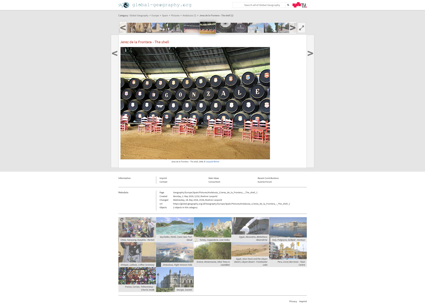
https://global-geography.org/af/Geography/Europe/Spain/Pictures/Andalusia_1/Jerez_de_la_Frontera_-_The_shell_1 (231, 203)
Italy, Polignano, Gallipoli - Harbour (288, 239)
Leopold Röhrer (212, 161)
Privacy (293, 301)
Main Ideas (214, 178)
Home (155, 5)
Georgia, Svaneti (184, 289)
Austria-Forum (265, 181)
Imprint (163, 178)
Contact (163, 181)
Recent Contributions (268, 178)
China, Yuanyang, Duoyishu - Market (137, 239)
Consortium (214, 181)
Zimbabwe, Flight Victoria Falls (177, 264)
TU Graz (300, 4)
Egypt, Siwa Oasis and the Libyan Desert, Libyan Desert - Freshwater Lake (250, 261)
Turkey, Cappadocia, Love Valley (215, 239)
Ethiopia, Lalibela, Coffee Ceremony (137, 264)
